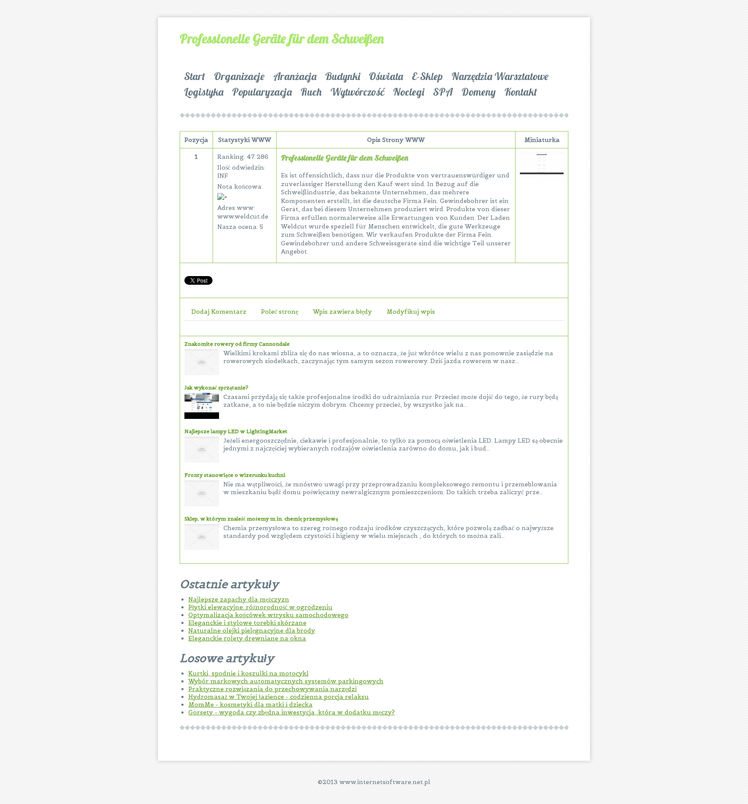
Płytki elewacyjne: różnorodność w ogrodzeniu (260, 607)
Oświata (386, 76)
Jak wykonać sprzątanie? (216, 387)
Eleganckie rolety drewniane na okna (247, 638)
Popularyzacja (262, 91)
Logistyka (203, 91)
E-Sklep (427, 76)
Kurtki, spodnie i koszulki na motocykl (248, 673)
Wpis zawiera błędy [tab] (342, 311)
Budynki (342, 76)
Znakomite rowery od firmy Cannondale (237, 344)
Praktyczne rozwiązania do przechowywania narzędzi (272, 689)
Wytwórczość (357, 91)
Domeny (478, 91)
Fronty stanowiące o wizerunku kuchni (234, 475)
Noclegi (408, 91)
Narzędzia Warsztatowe (499, 76)
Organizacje (239, 76)
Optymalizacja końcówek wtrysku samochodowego (268, 615)
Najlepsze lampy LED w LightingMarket (235, 431)
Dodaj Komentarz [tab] (218, 311)
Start (194, 76)
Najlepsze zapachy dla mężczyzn (238, 599)
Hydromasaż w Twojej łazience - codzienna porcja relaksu (278, 697)
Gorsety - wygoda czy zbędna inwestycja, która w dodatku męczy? (291, 712)
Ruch (311, 91)
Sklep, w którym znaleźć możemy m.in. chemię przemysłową (261, 518)
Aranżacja (294, 76)
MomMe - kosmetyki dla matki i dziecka (250, 704)
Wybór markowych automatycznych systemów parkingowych (286, 681)
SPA (443, 91)
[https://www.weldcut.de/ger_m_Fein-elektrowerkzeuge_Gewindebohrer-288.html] (542, 183)
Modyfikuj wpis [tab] (411, 311)
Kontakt (520, 91)
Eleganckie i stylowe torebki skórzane (247, 623)
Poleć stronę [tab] (279, 311)
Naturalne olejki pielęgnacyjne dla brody (251, 630)
